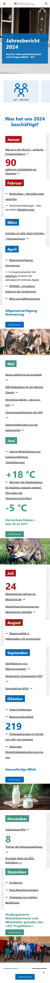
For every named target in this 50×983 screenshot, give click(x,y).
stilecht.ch (11, 276)
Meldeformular (26, 209)
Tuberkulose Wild (15, 829)
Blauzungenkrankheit (21, 716)
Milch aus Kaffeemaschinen (24, 298)
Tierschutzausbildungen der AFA (24, 412)
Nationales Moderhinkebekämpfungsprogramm (24, 752)
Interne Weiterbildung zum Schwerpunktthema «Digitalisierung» (23, 456)
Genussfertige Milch (17, 688)
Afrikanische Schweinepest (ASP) (24, 676)
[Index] (4, 3)
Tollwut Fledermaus (20, 709)
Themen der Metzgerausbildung (23, 846)
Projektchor (16, 882)
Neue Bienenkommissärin (23, 890)
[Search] (46, 3)
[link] (21, 91)
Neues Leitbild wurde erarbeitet (23, 374)
